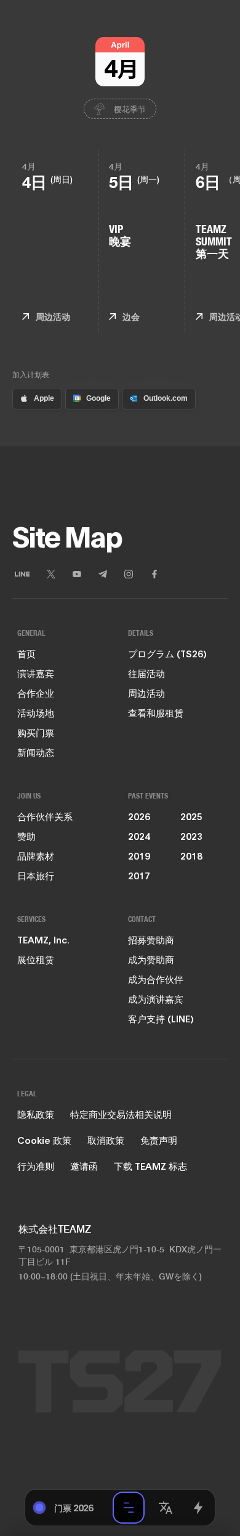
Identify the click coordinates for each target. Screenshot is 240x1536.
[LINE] (22, 574)
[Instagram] (129, 574)
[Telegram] (103, 574)
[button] (165, 1507)
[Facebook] (154, 574)
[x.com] (51, 574)
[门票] (198, 1508)
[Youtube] (77, 574)
